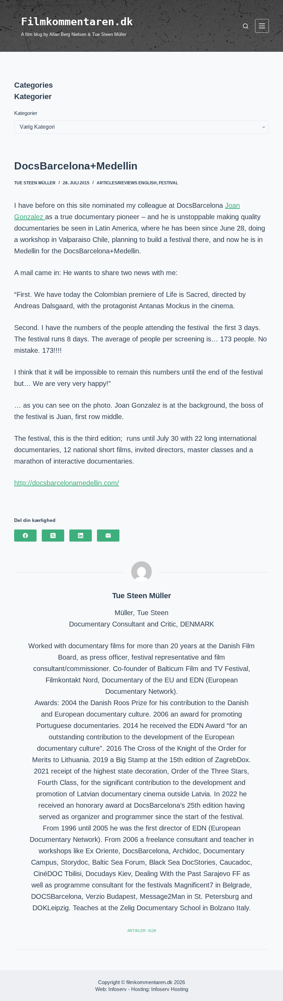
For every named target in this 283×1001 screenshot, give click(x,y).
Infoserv (117, 989)
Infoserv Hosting (169, 989)
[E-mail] (108, 535)
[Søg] (245, 26)
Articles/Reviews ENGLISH (127, 183)
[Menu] (262, 26)
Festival (168, 183)
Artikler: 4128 (141, 931)
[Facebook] (25, 535)
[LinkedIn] (80, 535)
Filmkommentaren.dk (77, 22)
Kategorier (25, 113)
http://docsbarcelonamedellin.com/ (66, 483)
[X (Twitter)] (53, 535)
